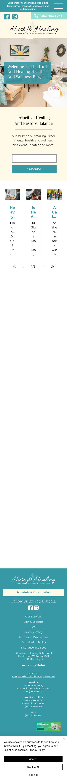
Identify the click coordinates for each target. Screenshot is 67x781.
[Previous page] (23, 266)
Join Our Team (33, 621)
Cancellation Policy (33, 642)
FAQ (33, 627)
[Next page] (43, 266)
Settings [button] (33, 775)
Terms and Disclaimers (33, 637)
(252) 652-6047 (51, 15)
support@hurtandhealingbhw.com (33, 676)
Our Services (33, 616)
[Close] (61, 741)
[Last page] (52, 266)
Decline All (33, 767)
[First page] (14, 266)
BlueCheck (41, 665)
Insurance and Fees (33, 647)
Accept (33, 759)
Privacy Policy (33, 632)
